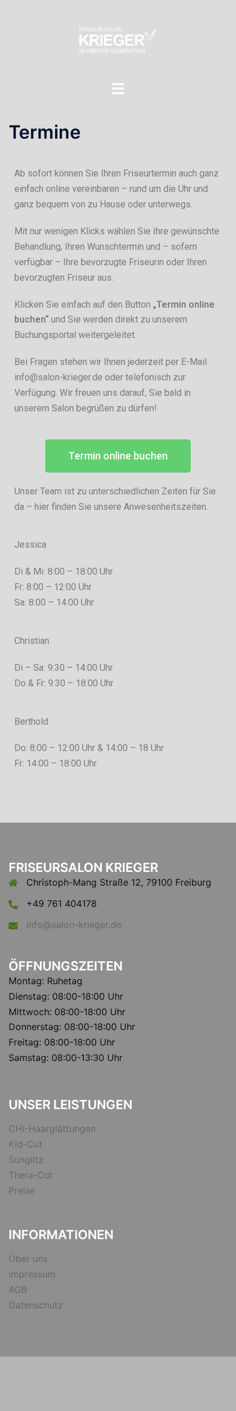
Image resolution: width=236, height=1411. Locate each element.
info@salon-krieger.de (73, 924)
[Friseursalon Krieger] (118, 39)
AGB (18, 1289)
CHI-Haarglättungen (52, 1128)
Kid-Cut (25, 1144)
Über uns (28, 1258)
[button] (118, 456)
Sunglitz (26, 1159)
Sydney (128, 1391)
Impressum (32, 1274)
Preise (22, 1190)
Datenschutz (36, 1305)
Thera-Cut (31, 1175)
